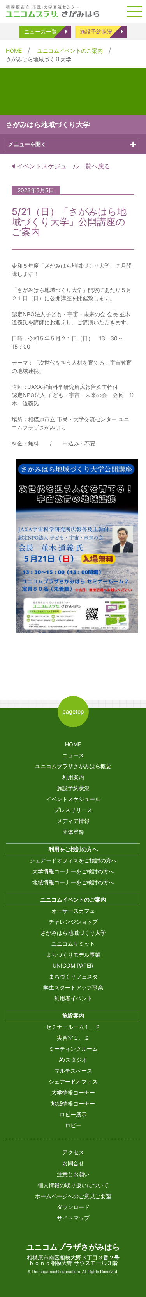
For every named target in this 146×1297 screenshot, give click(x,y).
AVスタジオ (73, 1059)
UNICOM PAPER (73, 965)
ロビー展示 (73, 1114)
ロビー (73, 1125)
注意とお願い (73, 1174)
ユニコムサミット (73, 943)
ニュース (73, 755)
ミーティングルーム (73, 1048)
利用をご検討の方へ (73, 849)
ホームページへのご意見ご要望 (73, 1196)
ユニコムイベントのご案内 (70, 50)
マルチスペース (73, 1070)
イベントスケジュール (73, 799)
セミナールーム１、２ (73, 1026)
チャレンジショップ (73, 921)
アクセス (73, 1152)
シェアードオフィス (73, 1081)
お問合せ (73, 1163)
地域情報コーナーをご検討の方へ (73, 882)
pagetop (73, 711)
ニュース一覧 (40, 31)
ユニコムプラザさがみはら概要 (73, 766)
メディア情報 (73, 821)
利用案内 (73, 777)
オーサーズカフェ (73, 910)
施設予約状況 (96, 31)
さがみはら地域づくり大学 (73, 932)
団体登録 (73, 831)
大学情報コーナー (73, 1092)
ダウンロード (73, 1207)
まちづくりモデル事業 (73, 954)
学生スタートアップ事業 (73, 987)
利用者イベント (73, 998)
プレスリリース (73, 810)
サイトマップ (73, 1218)
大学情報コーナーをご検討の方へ (73, 871)
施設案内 (73, 1015)
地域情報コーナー (73, 1103)
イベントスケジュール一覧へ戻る (62, 166)
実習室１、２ (73, 1037)
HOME (14, 50)
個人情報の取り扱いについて (73, 1185)
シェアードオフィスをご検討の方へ (73, 860)
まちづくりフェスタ (73, 976)
